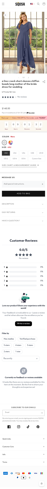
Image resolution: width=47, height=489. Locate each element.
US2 (6, 153)
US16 (23, 159)
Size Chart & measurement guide (19, 165)
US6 (23, 153)
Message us (8, 177)
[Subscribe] (41, 413)
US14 (15, 159)
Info (4, 454)
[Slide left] (19, 78)
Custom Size (36, 159)
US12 (6, 159)
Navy (4, 142)
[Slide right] (28, 78)
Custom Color (10, 142)
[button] (3, 4)
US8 (32, 153)
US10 (41, 153)
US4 (14, 153)
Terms (5, 462)
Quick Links (7, 439)
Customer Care (8, 447)
